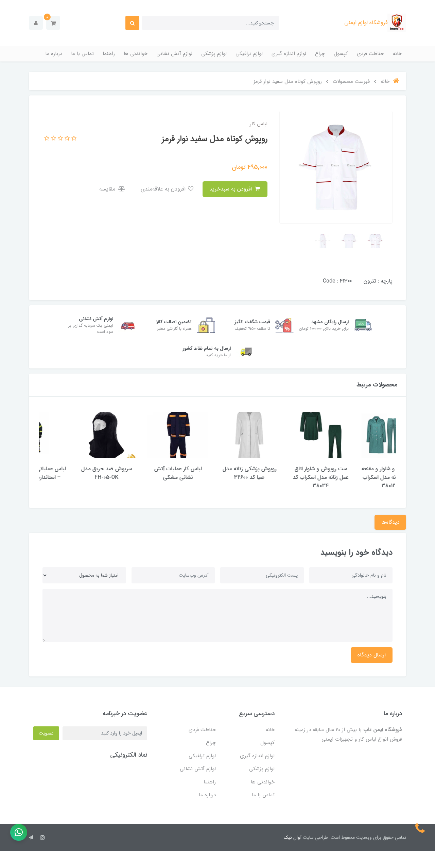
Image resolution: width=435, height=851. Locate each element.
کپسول (341, 54)
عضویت (46, 733)
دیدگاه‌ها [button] (390, 522)
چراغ (320, 54)
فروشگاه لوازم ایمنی (365, 22)
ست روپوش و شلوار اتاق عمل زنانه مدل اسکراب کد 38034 (360, 477)
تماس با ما (82, 54)
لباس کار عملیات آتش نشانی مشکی (217, 473)
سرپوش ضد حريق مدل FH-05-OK (146, 473)
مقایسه (108, 189)
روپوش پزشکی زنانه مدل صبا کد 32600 (289, 473)
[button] (53, 23)
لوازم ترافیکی (249, 54)
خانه (397, 54)
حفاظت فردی (370, 54)
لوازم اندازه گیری (289, 54)
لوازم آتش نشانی (174, 54)
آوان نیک (292, 837)
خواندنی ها (135, 54)
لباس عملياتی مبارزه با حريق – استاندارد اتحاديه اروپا (74, 473)
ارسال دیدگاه (372, 655)
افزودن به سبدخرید (231, 189)
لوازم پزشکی (214, 54)
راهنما (109, 54)
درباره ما (53, 54)
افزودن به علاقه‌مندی (164, 189)
